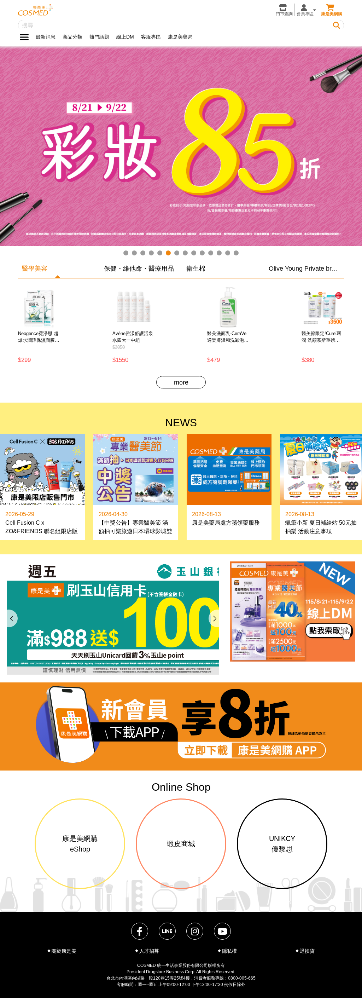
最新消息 (46, 36)
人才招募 (149, 950)
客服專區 (151, 36)
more (181, 382)
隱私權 (229, 950)
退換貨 (307, 950)
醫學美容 (34, 268)
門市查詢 (284, 14)
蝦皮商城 (181, 844)
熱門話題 (99, 36)
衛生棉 (195, 268)
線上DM (125, 36)
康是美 (35, 10)
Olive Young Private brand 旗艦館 (304, 268)
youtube (222, 931)
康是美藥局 (180, 36)
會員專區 (305, 14)
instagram (195, 931)
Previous (9, 618)
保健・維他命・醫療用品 (139, 268)
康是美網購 (331, 14)
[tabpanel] (181, 146)
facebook (140, 931)
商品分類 (72, 36)
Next (217, 618)
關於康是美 (64, 950)
